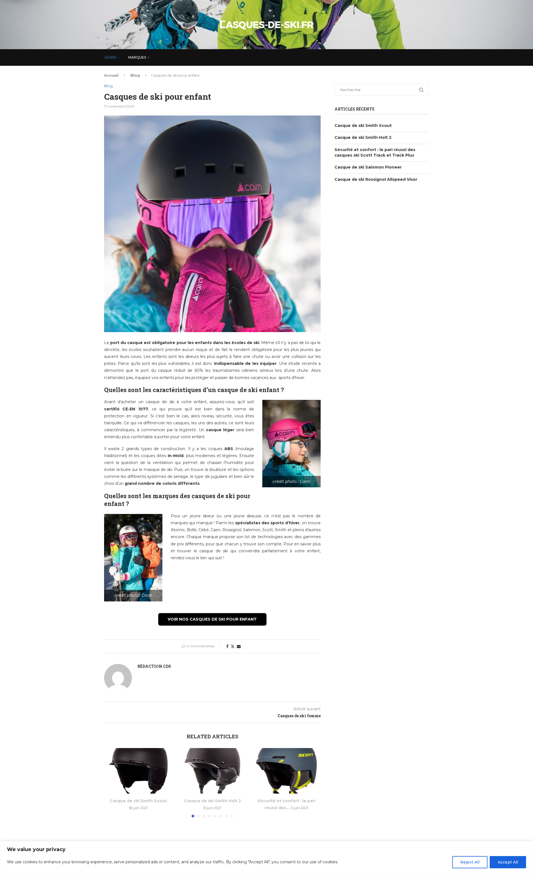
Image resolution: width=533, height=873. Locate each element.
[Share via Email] (239, 646)
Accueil (111, 75)
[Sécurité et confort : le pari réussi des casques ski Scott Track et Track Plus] (286, 771)
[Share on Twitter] (233, 646)
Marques (137, 57)
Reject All (469, 862)
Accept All (508, 862)
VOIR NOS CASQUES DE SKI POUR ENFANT (212, 619)
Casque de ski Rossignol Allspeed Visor (376, 179)
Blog (135, 75)
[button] (111, 782)
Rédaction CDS (154, 666)
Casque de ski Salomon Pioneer (368, 167)
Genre (110, 57)
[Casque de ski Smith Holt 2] (212, 771)
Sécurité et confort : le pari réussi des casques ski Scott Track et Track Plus (375, 152)
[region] (266, 857)
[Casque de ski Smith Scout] (138, 771)
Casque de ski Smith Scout (138, 800)
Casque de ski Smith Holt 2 (212, 800)
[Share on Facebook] (227, 646)
